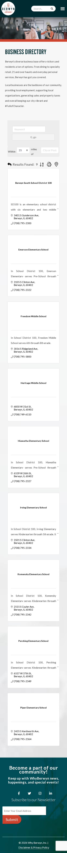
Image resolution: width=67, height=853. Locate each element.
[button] (62, 8)
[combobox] (43, 8)
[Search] (52, 8)
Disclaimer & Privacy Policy (33, 847)
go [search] (34, 137)
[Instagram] (40, 793)
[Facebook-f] (18, 793)
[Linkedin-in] (50, 793)
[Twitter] (29, 793)
